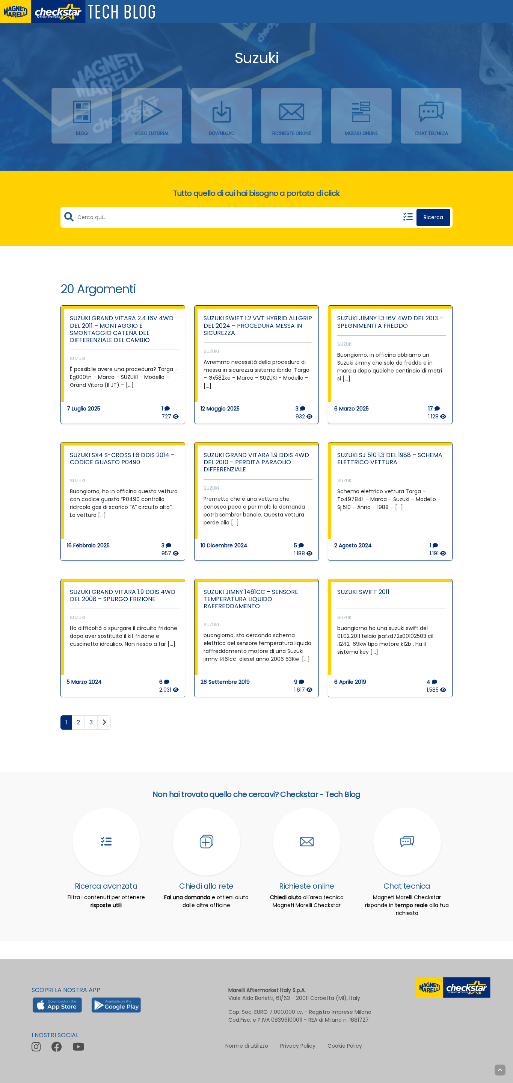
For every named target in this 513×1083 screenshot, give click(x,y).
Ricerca (433, 217)
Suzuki (77, 358)
